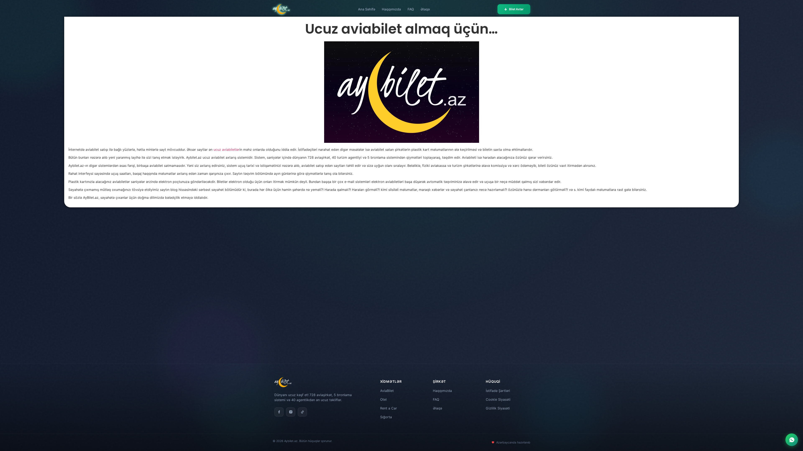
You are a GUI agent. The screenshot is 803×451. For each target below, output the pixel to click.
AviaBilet (387, 391)
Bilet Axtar (516, 9)
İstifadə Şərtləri (498, 391)
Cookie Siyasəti (498, 399)
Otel (383, 399)
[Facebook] (279, 412)
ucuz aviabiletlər (226, 149)
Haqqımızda (391, 9)
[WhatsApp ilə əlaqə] (791, 439)
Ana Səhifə (366, 9)
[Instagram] (290, 412)
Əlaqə (425, 9)
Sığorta (386, 417)
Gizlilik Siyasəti (498, 408)
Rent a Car (388, 408)
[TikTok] (302, 412)
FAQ (411, 9)
